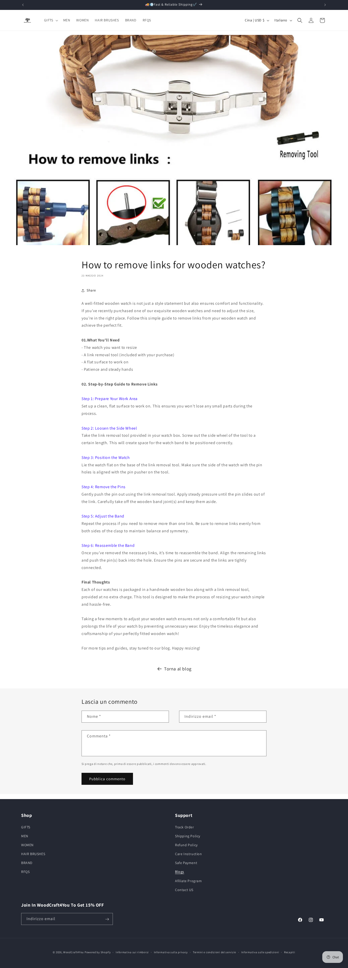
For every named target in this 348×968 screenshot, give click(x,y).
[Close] (244, 442)
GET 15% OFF (174, 512)
